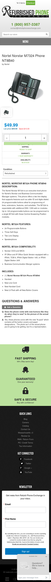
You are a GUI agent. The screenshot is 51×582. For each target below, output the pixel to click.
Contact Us (25, 429)
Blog (25, 419)
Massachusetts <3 (25, 432)
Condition (7, 169)
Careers (25, 422)
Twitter (26, 463)
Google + (26, 468)
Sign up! (25, 551)
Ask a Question (14, 307)
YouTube (26, 472)
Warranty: (25, 154)
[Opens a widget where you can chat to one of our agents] (33, 567)
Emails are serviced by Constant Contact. (25, 544)
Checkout (31, 3)
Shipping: (25, 148)
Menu (25, 42)
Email (8, 504)
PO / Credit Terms (25, 442)
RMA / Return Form (25, 439)
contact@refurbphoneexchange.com (25, 28)
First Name (10, 519)
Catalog (25, 425)
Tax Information (25, 446)
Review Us (25, 436)
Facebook (26, 459)
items (22, 3)
